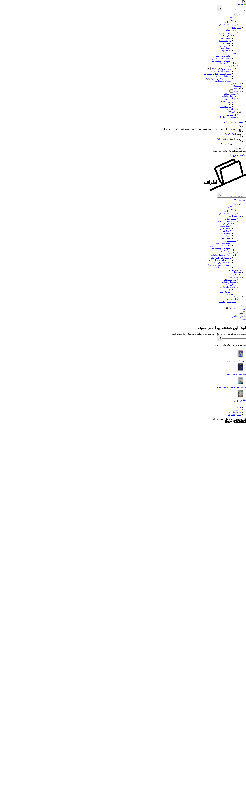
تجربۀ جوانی (226, 238)
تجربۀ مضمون (225, 228)
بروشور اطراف (239, 199)
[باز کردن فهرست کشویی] (235, 204)
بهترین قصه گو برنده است (235, 361)
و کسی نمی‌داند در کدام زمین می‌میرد (230, 387)
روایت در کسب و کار (227, 250)
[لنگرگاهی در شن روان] (241, 371)
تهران (228, 289)
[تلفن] (226, 422)
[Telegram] (232, 422)
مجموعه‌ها (236, 216)
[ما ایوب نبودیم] (241, 398)
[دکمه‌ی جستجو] (219, 195)
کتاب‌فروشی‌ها (229, 287)
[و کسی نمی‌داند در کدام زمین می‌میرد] (241, 385)
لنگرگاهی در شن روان (236, 374)
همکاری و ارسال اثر (227, 301)
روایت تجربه (230, 223)
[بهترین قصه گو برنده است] (241, 358)
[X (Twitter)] (244, 422)
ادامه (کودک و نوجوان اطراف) (223, 255)
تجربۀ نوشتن (225, 233)
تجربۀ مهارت (225, 226)
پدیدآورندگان (230, 284)
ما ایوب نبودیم (240, 400)
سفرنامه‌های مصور (222, 243)
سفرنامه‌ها (231, 240)
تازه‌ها (233, 209)
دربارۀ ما (237, 277)
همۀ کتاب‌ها (231, 206)
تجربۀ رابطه (226, 236)
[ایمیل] (229, 422)
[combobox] (234, 196)
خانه (239, 407)
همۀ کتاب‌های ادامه (222, 267)
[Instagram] (241, 422)
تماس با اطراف (234, 414)
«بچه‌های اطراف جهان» (221, 258)
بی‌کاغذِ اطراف (234, 270)
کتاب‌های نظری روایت (226, 221)
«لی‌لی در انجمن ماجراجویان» (218, 265)
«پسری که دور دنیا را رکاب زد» (217, 260)
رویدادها (237, 272)
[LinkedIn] (235, 422)
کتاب (239, 204)
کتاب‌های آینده (230, 211)
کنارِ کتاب (237, 275)
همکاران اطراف (229, 282)
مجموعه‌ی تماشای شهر (221, 248)
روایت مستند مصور (227, 253)
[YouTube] (238, 422)
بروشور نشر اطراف (227, 214)
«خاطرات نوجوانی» (222, 262)
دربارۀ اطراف (230, 280)
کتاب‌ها (238, 410)
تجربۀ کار (227, 231)
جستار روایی (230, 219)
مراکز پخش (231, 294)
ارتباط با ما (231, 299)
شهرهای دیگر (225, 292)
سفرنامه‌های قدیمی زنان (220, 245)
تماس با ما (236, 297)
